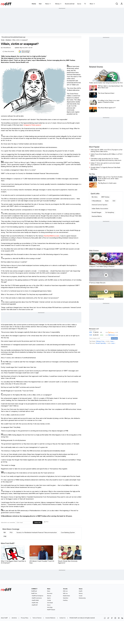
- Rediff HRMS (35, 600)
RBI (5, 532)
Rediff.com (77, 618)
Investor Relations (50, 618)
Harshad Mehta (97, 216)
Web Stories (94, 251)
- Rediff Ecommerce (36, 598)
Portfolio (65, 600)
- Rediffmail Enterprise (37, 595)
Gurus (79, 4)
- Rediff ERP (34, 605)
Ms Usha (94, 197)
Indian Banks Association (100, 208)
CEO (114, 201)
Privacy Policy (24, 618)
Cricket (49, 600)
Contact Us (62, 618)
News (47, 4)
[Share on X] (108, 618)
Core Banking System (68, 532)
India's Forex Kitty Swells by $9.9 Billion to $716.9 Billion (106, 155)
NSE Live (65, 593)
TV (85, 4)
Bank (106, 201)
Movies (49, 595)
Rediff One (34, 593)
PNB (5, 536)
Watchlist (65, 598)
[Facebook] (112, 618)
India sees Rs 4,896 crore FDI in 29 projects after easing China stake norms (106, 150)
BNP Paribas (105, 197)
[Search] (116, 3)
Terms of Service (36, 618)
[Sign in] (121, 3)
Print (47, 521)
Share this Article (9, 51)
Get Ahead (50, 602)
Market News (66, 595)
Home (34, 4)
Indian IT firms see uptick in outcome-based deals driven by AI (105, 164)
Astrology (49, 607)
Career (80, 595)
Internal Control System (99, 205)
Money (57, 4)
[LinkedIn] (122, 618)
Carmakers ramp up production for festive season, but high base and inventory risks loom (106, 159)
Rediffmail (34, 591)
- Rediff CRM (34, 602)
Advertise (14, 618)
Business (8, 40)
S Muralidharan (7, 47)
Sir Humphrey (109, 212)
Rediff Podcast (51, 609)
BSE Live (65, 591)
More (91, 4)
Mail (40, 4)
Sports (49, 598)
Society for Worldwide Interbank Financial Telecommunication (37, 532)
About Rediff (4, 618)
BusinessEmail (69, 4)
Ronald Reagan (96, 212)
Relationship (82, 598)
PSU (11, 532)
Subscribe (37, 522)
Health (80, 591)
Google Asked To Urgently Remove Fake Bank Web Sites (105, 168)
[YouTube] (119, 618)
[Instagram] (115, 618)
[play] (106, 259)
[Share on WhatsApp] (105, 618)
